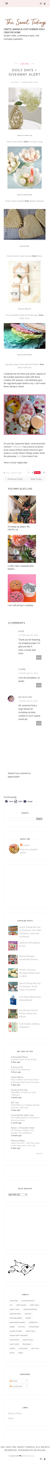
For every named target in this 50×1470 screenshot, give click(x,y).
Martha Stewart (37, 201)
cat (11, 1305)
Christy (16, 82)
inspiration (33, 1322)
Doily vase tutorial (15, 142)
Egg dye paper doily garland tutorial (22, 364)
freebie (28, 1318)
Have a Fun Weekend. (20, 1069)
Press (11, 1418)
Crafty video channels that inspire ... (21, 567)
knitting (21, 1327)
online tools (28, 1340)
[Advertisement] (27, 58)
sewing (12, 1348)
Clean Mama (17, 1077)
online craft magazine (19, 1335)
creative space (15, 1314)
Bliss (39, 256)
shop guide (23, 1348)
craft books (21, 1305)
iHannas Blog (18, 1141)
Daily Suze (24, 318)
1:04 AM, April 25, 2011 (28, 701)
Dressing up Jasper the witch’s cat (19, 528)
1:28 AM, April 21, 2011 (28, 673)
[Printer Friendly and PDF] (18, 803)
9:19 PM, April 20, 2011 (28, 635)
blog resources (27, 1301)
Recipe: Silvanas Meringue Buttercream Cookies (29, 973)
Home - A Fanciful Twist (22, 1128)
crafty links (24, 64)
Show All (39, 1154)
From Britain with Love (22, 1115)
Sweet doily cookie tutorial (19, 256)
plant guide (14, 1344)
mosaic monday (16, 1331)
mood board (34, 1327)
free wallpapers (16, 1318)
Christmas (14, 1301)
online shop (14, 1340)
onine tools (30, 1331)
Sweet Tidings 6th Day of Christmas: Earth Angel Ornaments (30, 986)
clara (22, 669)
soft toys (35, 1348)
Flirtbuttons (17, 447)
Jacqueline (25, 697)
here (19, 456)
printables (27, 1344)
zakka (20, 1353)
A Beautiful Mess (19, 1057)
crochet (27, 1314)
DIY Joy (15, 1102)
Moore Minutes (25, 367)
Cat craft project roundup (20, 605)
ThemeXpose (29, 1456)
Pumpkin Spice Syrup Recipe (24, 1059)
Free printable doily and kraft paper (22, 315)
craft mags (34, 1305)
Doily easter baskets (14, 201)
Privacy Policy (15, 1413)
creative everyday (30, 1309)
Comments (16, 1386)
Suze (21, 631)
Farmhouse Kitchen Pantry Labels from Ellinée (28, 1013)
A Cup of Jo (17, 1067)
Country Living (36, 142)
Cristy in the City (19, 1090)
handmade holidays (17, 1322)
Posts (14, 1381)
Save (38, 473)
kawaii (12, 1327)
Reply (39, 657)
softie (12, 1353)
